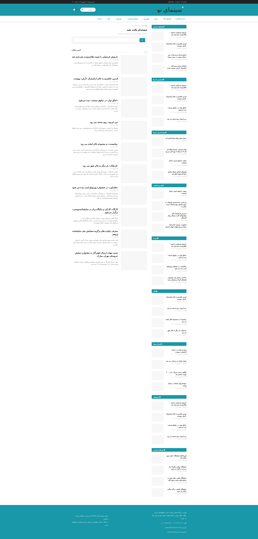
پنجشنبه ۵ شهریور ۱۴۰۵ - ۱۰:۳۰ (178, 176)
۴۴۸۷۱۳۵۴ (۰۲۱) (166, 523)
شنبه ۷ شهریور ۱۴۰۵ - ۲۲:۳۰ (179, 70)
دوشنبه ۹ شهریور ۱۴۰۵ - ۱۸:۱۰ (178, 270)
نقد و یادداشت (180, 19)
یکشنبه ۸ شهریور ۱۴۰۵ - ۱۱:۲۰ (178, 388)
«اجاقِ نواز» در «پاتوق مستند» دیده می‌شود (98, 100)
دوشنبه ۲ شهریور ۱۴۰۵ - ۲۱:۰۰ (178, 493)
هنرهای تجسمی (132, 19)
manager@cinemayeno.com (173, 527)
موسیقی (119, 19)
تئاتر (108, 19)
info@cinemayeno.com (173, 532)
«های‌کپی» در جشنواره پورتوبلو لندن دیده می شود (95, 187)
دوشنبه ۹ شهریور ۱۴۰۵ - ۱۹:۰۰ (178, 335)
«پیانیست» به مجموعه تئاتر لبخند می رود (99, 144)
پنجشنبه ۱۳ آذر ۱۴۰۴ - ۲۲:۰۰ (179, 154)
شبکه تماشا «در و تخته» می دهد (176, 361)
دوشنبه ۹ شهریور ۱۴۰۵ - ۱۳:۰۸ (178, 460)
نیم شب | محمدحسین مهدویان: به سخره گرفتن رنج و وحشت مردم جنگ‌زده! (175, 204)
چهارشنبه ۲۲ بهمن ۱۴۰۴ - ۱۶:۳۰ (178, 165)
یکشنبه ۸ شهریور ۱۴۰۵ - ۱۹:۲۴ (178, 363)
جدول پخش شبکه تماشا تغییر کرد (175, 138)
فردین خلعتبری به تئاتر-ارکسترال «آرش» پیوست (96, 78)
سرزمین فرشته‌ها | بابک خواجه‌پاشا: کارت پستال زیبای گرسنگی (177, 216)
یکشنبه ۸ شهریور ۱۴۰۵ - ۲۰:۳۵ (178, 59)
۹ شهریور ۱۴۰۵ (113, 59)
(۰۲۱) (174, 523)
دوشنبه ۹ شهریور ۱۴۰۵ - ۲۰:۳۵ (178, 112)
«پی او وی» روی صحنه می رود (104, 122)
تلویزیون (146, 19)
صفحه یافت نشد (135, 25)
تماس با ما (183, 2)
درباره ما (177, 2)
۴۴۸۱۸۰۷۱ (179, 523)
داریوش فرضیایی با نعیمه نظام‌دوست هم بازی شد (95, 57)
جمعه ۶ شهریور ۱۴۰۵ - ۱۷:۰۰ (179, 471)
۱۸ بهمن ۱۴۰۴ (182, 209)
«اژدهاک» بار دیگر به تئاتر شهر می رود (100, 165)
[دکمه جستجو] (83, 10)
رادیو (156, 19)
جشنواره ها (167, 19)
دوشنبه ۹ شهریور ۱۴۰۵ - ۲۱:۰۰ (178, 48)
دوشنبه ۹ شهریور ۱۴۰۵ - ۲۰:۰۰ (178, 121)
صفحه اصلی (171, 2)
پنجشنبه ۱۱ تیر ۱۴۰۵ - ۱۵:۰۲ (179, 140)
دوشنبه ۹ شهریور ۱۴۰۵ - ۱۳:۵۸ (178, 282)
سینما (100, 19)
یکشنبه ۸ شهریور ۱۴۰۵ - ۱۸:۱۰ (178, 376)
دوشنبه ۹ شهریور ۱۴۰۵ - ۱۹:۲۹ (178, 323)
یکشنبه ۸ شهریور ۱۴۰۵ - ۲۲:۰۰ (178, 354)
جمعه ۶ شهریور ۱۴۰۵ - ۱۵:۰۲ (179, 482)
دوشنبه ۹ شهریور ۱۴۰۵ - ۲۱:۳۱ (178, 37)
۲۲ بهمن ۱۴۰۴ (182, 195)
